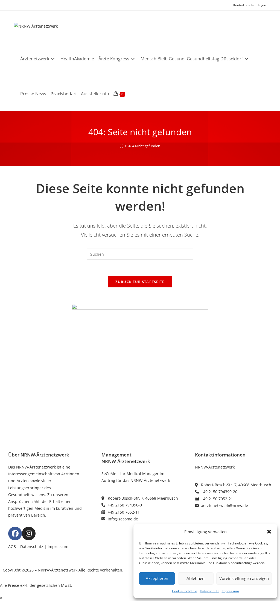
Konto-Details (243, 5)
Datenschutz (209, 591)
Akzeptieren (157, 578)
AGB (12, 546)
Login (262, 5)
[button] (269, 531)
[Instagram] (29, 533)
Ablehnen (195, 578)
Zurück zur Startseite (139, 281)
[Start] (121, 145)
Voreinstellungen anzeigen (244, 578)
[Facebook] (15, 533)
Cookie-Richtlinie (184, 591)
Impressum (230, 591)
